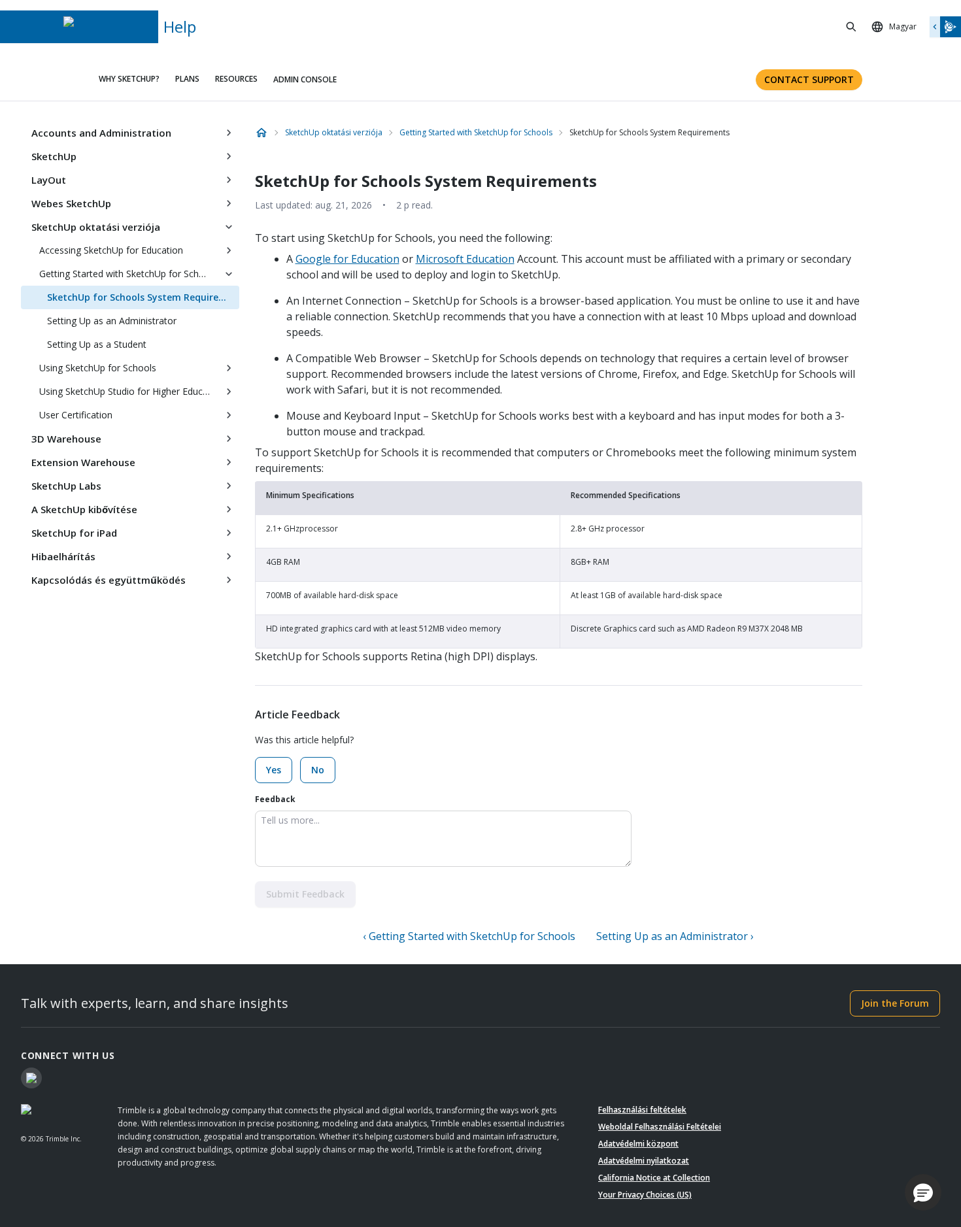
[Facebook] (31, 1077)
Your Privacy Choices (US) (645, 1194)
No (317, 770)
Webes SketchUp (71, 203)
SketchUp (53, 156)
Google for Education (347, 259)
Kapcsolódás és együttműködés (108, 579)
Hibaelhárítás (63, 556)
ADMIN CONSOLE (305, 79)
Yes (273, 770)
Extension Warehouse (83, 462)
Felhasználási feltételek (642, 1109)
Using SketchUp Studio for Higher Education (128, 391)
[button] (923, 1192)
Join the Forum (895, 1003)
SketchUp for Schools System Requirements (143, 297)
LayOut (48, 179)
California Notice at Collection (654, 1177)
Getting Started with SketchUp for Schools (128, 273)
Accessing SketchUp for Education (111, 250)
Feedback (275, 799)
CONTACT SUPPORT (809, 79)
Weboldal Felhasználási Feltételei (659, 1126)
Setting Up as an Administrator (112, 320)
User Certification (75, 415)
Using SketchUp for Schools (97, 367)
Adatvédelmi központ (638, 1143)
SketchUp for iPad (74, 532)
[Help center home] (261, 132)
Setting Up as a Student (96, 344)
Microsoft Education (465, 259)
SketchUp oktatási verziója (95, 226)
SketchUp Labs (66, 485)
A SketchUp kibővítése (84, 509)
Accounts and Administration (101, 132)
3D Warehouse (66, 438)
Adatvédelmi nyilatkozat (643, 1160)
